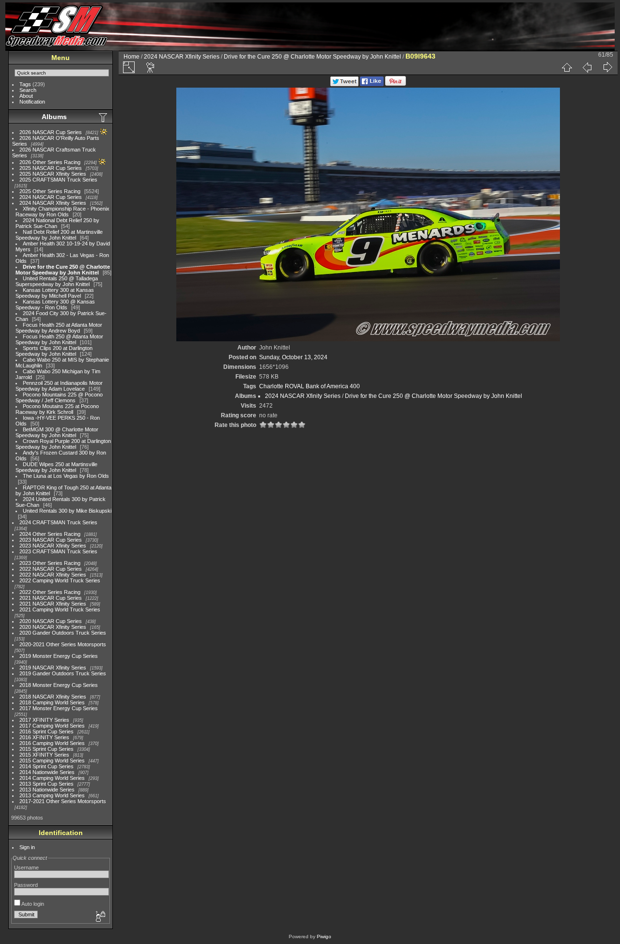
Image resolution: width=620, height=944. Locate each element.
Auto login (32, 904)
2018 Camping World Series (52, 702)
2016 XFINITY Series (44, 737)
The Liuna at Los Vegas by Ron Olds (66, 476)
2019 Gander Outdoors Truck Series (62, 673)
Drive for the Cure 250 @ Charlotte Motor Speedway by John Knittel (63, 269)
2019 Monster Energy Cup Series (58, 656)
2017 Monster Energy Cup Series (58, 708)
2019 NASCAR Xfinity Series (52, 667)
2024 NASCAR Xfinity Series (52, 203)
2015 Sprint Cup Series (46, 749)
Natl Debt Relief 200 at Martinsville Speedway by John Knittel (59, 235)
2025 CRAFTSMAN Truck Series (58, 180)
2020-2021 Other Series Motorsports (62, 644)
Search (27, 90)
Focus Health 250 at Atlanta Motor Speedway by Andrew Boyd (59, 328)
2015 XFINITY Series (44, 755)
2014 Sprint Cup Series (46, 766)
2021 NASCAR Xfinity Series (52, 604)
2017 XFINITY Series (44, 720)
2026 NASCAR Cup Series (50, 132)
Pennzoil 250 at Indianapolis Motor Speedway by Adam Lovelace (59, 386)
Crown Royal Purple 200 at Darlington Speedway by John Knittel (63, 444)
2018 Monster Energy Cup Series (58, 685)
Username (26, 867)
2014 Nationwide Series (47, 772)
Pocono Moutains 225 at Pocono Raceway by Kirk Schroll (57, 409)
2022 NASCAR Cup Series (50, 569)
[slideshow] (150, 67)
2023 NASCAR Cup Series (50, 540)
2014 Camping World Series (52, 778)
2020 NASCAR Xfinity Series (52, 627)
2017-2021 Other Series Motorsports (62, 801)
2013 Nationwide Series (47, 789)
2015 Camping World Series (52, 760)
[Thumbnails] (567, 67)
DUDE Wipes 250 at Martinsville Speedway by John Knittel (56, 467)
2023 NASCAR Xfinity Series (52, 545)
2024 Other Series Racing (49, 534)
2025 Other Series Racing (49, 191)
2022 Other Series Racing (49, 592)
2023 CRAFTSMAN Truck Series (58, 551)
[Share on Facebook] (372, 84)
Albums (54, 117)
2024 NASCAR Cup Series (50, 197)
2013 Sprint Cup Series (46, 784)
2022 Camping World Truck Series (59, 580)
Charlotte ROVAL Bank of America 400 (309, 386)
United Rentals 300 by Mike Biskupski (67, 511)
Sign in (27, 847)
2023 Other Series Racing (49, 563)
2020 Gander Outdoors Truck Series (62, 633)
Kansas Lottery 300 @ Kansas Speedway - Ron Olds (55, 304)
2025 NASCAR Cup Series (50, 168)
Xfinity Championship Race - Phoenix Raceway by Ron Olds (62, 211)
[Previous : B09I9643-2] (587, 67)
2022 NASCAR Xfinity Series (52, 575)
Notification (32, 102)
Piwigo (324, 936)
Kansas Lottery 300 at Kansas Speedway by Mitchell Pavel (55, 293)
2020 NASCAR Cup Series (50, 621)
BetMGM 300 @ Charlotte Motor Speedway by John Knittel (57, 432)
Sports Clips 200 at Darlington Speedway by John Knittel (54, 351)
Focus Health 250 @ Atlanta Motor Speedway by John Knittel (59, 339)
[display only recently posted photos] (103, 117)
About (26, 96)
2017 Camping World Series (52, 726)
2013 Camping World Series (52, 795)
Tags (25, 84)
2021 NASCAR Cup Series (50, 598)
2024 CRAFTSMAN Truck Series (58, 522)
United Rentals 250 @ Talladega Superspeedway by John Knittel (57, 281)
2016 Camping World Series (52, 743)
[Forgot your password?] (99, 917)
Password (26, 885)
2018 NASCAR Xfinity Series (52, 697)
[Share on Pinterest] (395, 84)
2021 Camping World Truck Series (59, 609)
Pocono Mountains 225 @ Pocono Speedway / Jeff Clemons (59, 397)
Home (132, 56)
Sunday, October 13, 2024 (293, 357)
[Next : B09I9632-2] (607, 67)
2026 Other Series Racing (49, 162)
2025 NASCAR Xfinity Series (52, 174)
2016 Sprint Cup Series (46, 731)
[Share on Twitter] (344, 84)
